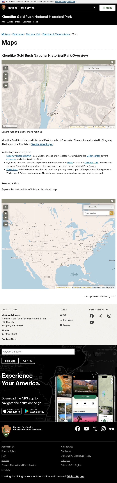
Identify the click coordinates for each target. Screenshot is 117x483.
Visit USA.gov (75, 476)
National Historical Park (37, 17)
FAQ (64, 315)
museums (11, 159)
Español (66, 325)
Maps (17, 22)
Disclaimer (66, 451)
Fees (35, 22)
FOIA (4, 456)
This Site (10, 360)
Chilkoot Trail (91, 162)
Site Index (67, 320)
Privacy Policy (9, 451)
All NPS (27, 360)
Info (3, 22)
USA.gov (65, 460)
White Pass (12, 169)
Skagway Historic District (18, 156)
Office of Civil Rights (71, 465)
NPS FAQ (6, 469)
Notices (5, 460)
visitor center (93, 156)
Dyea (70, 162)
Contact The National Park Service (19, 465)
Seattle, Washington (42, 144)
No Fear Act (67, 446)
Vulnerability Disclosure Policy (76, 456)
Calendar (27, 22)
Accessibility (8, 446)
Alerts (10, 22)
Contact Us (8, 339)
